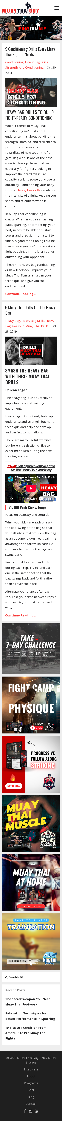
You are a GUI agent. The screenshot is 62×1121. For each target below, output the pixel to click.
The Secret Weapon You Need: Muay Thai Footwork (28, 1001)
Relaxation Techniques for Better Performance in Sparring (30, 1016)
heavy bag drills (36, 62)
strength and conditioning (24, 67)
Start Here (31, 1069)
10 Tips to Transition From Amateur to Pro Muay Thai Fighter (25, 1033)
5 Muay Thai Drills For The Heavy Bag (30, 310)
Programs (31, 1083)
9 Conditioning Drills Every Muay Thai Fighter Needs (30, 51)
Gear (31, 1090)
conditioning (14, 62)
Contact (31, 1104)
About (31, 1076)
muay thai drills (36, 326)
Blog (31, 1097)
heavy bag (12, 321)
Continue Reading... (20, 294)
